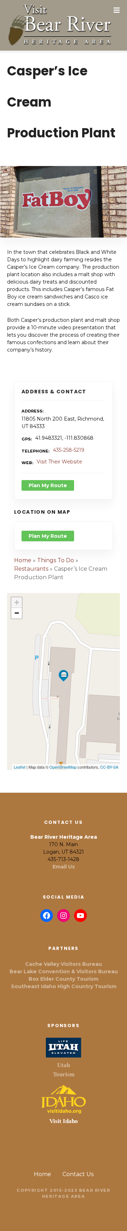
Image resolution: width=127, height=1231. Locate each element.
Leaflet (19, 767)
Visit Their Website (59, 461)
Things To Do (55, 560)
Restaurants (31, 568)
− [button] (16, 613)
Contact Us (77, 1174)
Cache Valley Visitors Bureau (63, 964)
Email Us (64, 867)
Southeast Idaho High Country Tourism (63, 986)
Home (22, 560)
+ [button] (16, 602)
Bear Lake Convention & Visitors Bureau (64, 971)
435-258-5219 (68, 450)
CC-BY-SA (109, 767)
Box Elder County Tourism (63, 979)
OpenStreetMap (63, 767)
